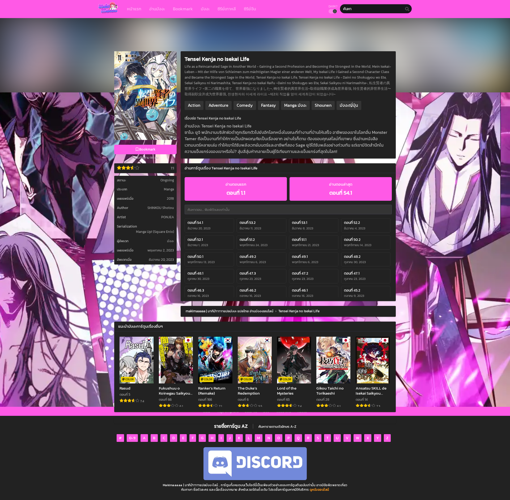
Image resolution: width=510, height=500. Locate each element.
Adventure (218, 105)
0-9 (132, 438)
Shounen (323, 105)
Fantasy (268, 105)
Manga (169, 189)
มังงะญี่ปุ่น (349, 105)
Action (194, 105)
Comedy (245, 105)
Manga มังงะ (295, 105)
